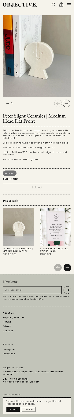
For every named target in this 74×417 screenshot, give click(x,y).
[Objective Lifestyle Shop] (26, 5)
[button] (53, 5)
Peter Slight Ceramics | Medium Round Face (18, 233)
